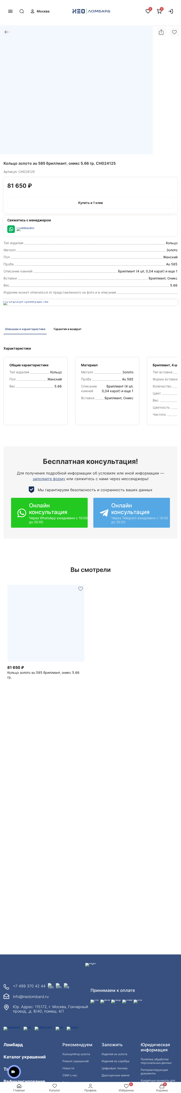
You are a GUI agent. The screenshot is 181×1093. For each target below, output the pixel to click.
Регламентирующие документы (154, 1071)
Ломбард (13, 1044)
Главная (19, 1090)
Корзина (162, 1090)
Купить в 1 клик (90, 203)
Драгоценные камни (115, 1075)
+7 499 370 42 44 (29, 986)
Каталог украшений (25, 1056)
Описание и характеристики (25, 329)
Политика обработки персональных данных (156, 1061)
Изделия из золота (114, 1054)
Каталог (54, 1090)
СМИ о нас (69, 1075)
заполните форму (49, 478)
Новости (68, 1068)
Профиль (90, 1090)
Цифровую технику (115, 1068)
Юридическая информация (155, 1047)
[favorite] (80, 589)
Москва (43, 11)
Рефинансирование (24, 1081)
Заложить (112, 1044)
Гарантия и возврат (68, 329)
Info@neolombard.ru (31, 996)
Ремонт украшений (75, 1061)
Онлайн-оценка (137, 11)
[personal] (170, 11)
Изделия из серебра (115, 1061)
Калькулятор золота (76, 1054)
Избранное (126, 1090)
